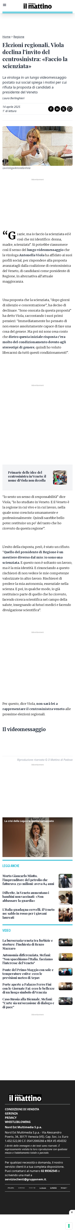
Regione (18, 37)
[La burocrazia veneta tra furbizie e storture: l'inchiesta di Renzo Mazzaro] (66, 942)
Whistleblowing (18, 1122)
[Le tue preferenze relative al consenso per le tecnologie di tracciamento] (69, 1226)
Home (6, 37)
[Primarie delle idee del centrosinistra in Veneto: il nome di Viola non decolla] (60, 477)
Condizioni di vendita (22, 1109)
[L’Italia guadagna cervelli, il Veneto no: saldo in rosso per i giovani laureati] (66, 915)
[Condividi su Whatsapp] (70, 109)
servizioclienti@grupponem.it (25, 1179)
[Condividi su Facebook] (51, 109)
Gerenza (11, 1113)
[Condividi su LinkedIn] (57, 109)
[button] (37, 836)
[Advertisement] (37, 22)
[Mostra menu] (4, 5)
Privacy (11, 1118)
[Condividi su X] (63, 109)
